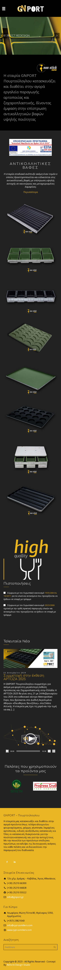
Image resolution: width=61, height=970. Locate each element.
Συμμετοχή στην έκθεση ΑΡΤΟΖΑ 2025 (24, 677)
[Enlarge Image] (30, 658)
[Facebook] (7, 861)
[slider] (28, 751)
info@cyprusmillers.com (19, 925)
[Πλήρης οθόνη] (53, 751)
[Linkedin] (14, 861)
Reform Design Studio (18, 964)
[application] (30, 739)
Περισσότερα (30, 192)
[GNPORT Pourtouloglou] (30, 8)
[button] (30, 739)
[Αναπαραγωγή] (7, 751)
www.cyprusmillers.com (19, 930)
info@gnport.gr (15, 897)
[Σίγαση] (49, 751)
